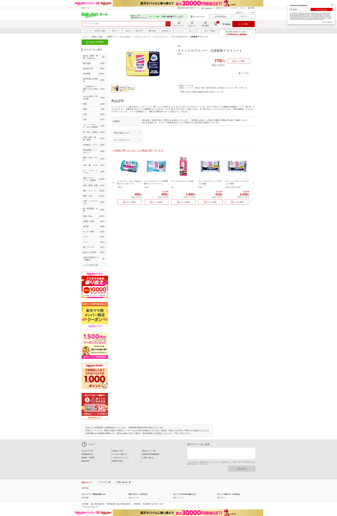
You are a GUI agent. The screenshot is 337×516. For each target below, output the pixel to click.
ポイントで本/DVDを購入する (184, 494)
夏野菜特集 (152, 31)
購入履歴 (205, 26)
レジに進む (243, 24)
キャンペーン (179, 26)
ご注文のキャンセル (120, 458)
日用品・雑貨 (96, 37)
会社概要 (85, 504)
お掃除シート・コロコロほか (118, 37)
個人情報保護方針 (98, 504)
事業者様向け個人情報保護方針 (119, 504)
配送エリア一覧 (149, 451)
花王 (179, 46)
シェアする (245, 73)
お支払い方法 (117, 451)
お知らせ (240, 12)
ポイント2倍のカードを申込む (228, 494)
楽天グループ (221, 8)
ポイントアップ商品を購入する (94, 494)
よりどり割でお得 (90, 265)
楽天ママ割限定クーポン (212, 31)
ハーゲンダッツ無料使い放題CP (95, 31)
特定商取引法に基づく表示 (153, 504)
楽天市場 (251, 8)
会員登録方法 (87, 454)
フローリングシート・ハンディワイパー (150, 37)
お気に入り (192, 26)
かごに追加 (240, 61)
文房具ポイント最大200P (134, 31)
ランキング (180, 31)
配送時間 (85, 461)
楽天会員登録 (220, 16)
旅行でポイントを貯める (138, 494)
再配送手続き (117, 461)
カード (242, 8)
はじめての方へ (199, 17)
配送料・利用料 (88, 458)
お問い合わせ (148, 458)
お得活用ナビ (166, 31)
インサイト (234, 8)
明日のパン (116, 31)
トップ (84, 37)
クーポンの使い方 (119, 454)
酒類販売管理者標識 (151, 454)
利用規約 (137, 504)
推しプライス (194, 31)
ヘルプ (252, 12)
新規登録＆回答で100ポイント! (188, 8)
